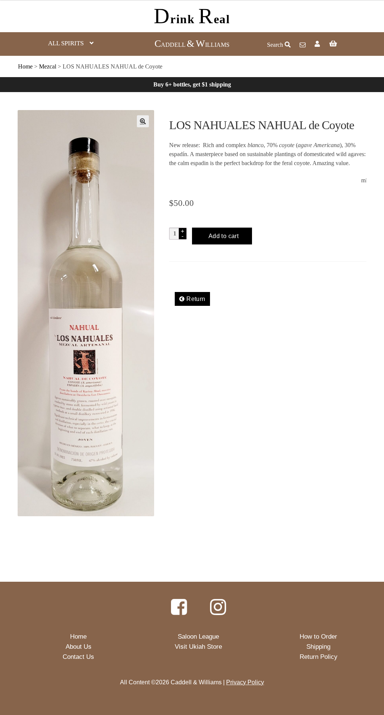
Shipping (318, 646)
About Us (79, 646)
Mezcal (47, 66)
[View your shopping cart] (349, 44)
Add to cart (223, 236)
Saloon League (198, 636)
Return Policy (319, 656)
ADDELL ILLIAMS (192, 45)
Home (25, 66)
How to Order (318, 636)
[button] (143, 121)
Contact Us (78, 656)
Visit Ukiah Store (198, 646)
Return (195, 299)
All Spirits (66, 43)
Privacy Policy (245, 682)
